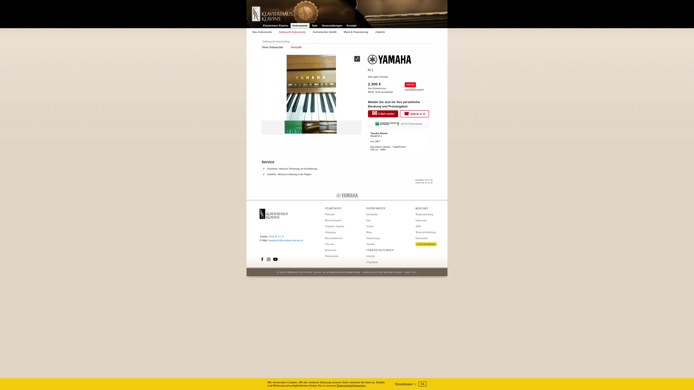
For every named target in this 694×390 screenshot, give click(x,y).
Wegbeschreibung (424, 214)
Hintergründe (332, 256)
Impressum (421, 220)
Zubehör (380, 32)
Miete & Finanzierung (356, 32)
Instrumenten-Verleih (325, 32)
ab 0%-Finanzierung (411, 123)
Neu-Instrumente (262, 32)
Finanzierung (373, 238)
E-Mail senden (386, 114)
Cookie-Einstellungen (426, 244)
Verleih (370, 226)
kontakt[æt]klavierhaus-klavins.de (286, 240)
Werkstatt (330, 214)
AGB (418, 226)
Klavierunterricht (333, 238)
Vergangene (372, 262)
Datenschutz (421, 238)
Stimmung (330, 232)
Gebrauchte (372, 214)
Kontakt (352, 25)
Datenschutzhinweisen (351, 385)
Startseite (333, 208)
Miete (369, 232)
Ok (422, 383)
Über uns (329, 244)
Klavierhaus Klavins (275, 25)
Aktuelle (370, 256)
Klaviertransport (333, 220)
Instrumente (300, 25)
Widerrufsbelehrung (425, 232)
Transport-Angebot (334, 226)
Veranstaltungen (332, 25)
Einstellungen (404, 383)
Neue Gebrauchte (272, 47)
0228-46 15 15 (417, 114)
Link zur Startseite (272, 14)
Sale (314, 25)
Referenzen (330, 250)
